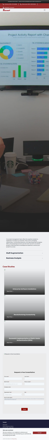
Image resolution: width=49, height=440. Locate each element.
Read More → (10, 291)
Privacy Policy (14, 438)
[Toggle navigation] (44, 10)
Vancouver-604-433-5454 (29, 4)
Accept (39, 432)
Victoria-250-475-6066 (11, 4)
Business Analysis (13, 258)
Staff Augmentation (14, 253)
